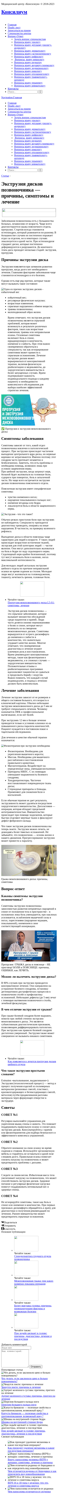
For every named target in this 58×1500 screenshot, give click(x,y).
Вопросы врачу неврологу (29, 59)
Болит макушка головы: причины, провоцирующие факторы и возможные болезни (33, 1308)
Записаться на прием (19, 30)
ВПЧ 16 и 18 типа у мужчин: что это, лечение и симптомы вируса (28, 1484)
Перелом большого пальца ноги (18, 1404)
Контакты (13, 88)
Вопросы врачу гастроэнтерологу (32, 53)
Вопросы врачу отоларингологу (31, 74)
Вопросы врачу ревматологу (29, 85)
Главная (12, 24)
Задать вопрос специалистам (30, 39)
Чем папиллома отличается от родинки (29, 1491)
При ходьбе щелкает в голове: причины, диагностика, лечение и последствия (33, 1336)
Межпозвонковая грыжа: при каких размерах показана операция (33, 1282)
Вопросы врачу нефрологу (28, 56)
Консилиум (14, 12)
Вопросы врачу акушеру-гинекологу (34, 65)
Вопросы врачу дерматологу (29, 50)
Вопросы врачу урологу (27, 42)
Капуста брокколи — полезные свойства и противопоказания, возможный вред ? (24, 1415)
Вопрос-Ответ (15, 36)
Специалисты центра (19, 33)
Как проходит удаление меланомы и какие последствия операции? (31, 1449)
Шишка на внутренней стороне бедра (22, 1422)
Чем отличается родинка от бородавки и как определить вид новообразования (32, 1472)
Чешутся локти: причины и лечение (21, 1387)
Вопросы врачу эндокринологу (31, 68)
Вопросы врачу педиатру (28, 62)
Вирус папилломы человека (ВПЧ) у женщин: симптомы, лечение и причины (30, 1461)
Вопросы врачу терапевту (28, 82)
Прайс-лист (14, 27)
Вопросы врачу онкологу (28, 71)
